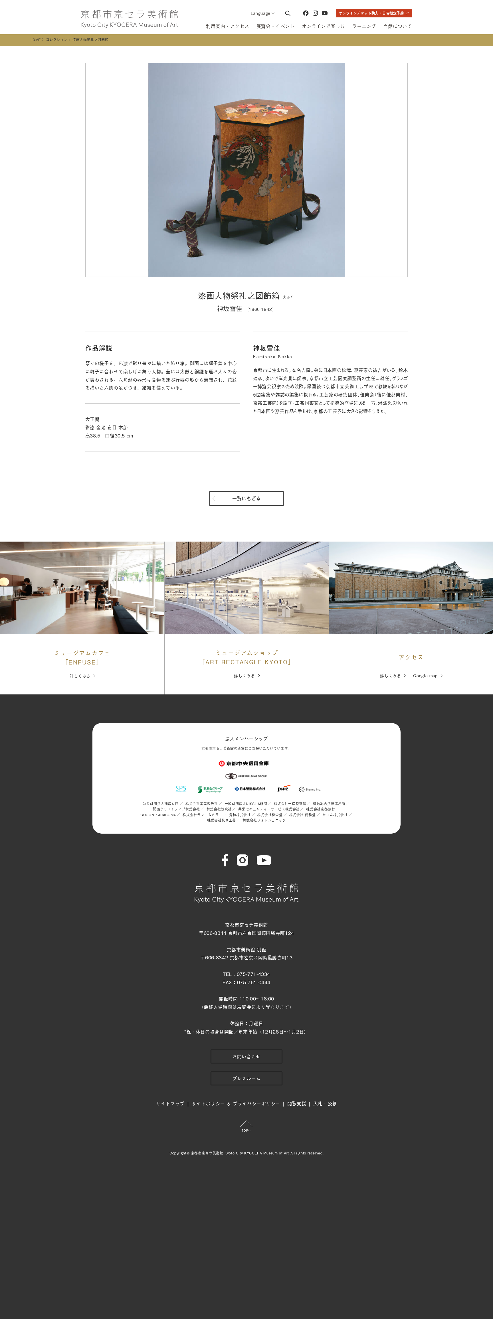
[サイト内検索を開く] (287, 13)
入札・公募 (325, 1103)
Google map (425, 675)
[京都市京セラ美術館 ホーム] (129, 19)
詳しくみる (80, 676)
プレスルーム (246, 1078)
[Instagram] (315, 13)
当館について (397, 26)
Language (260, 13)
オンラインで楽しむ (323, 26)
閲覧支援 (296, 1103)
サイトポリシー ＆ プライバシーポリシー (236, 1103)
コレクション (57, 39)
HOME (35, 39)
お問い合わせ (246, 1056)
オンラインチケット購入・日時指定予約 (371, 13)
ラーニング (364, 26)
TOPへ (246, 1130)
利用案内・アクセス (227, 26)
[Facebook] (305, 13)
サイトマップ (170, 1103)
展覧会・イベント (275, 26)
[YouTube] (324, 13)
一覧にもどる (246, 498)
